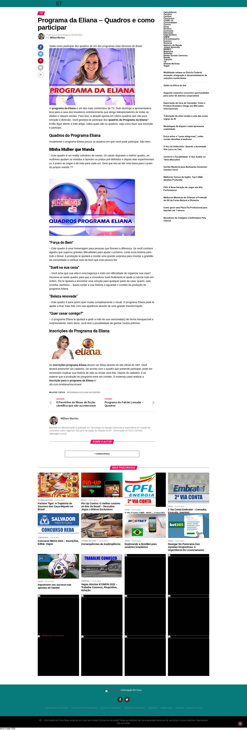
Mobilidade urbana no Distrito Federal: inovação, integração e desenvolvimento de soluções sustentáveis (185, 75)
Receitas (168, 53)
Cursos (167, 24)
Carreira (121, 3)
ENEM (166, 37)
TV (165, 62)
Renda (167, 57)
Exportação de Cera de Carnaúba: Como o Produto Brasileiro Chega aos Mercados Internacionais (184, 106)
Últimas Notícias (87, 3)
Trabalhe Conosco (134, 708)
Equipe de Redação (110, 708)
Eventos (168, 41)
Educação (152, 3)
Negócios (168, 51)
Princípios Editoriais (56, 708)
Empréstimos (170, 35)
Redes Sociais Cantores (176, 55)
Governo (168, 43)
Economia (106, 3)
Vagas (167, 66)
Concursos (136, 3)
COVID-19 (168, 20)
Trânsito (168, 59)
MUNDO (167, 49)
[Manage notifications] (240, 723)
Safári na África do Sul (175, 85)
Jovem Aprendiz (172, 47)
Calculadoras (170, 12)
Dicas (166, 27)
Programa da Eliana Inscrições (84, 392)
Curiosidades (170, 22)
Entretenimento (171, 3)
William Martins (57, 38)
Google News (194, 708)
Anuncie (179, 708)
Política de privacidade (84, 708)
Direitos (168, 29)
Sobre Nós (166, 708)
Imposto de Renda (173, 45)
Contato (153, 708)
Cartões (168, 16)
